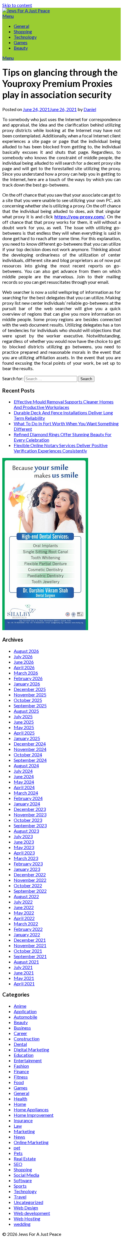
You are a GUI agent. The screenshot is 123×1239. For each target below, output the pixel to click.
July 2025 (23, 716)
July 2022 (23, 901)
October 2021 (28, 950)
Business (22, 1027)
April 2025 (24, 732)
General (21, 26)
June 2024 (24, 776)
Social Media (26, 1175)
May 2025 (24, 727)
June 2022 (24, 907)
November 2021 (30, 945)
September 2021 (30, 956)
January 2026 (27, 683)
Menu (8, 16)
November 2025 (30, 694)
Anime (20, 1006)
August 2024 (26, 765)
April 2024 (24, 787)
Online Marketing (31, 1142)
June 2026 (24, 662)
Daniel (90, 109)
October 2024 (28, 754)
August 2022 (26, 896)
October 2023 (28, 820)
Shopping (23, 31)
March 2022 (26, 923)
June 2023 (24, 841)
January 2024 (27, 803)
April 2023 (24, 852)
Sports (20, 1185)
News (19, 1136)
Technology (25, 37)
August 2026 (26, 651)
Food (19, 1082)
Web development (32, 1213)
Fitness (21, 1076)
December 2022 (30, 874)
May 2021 (24, 978)
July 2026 (23, 656)
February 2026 (28, 678)
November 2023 (30, 814)
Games (20, 42)
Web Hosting (27, 1218)
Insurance (23, 1120)
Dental (20, 1044)
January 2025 (27, 738)
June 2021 (24, 972)
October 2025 (28, 700)
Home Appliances (31, 1109)
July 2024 (23, 771)
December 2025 (30, 689)
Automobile (25, 1016)
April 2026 (24, 667)
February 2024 (28, 798)
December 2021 (30, 940)
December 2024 (30, 743)
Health (20, 1098)
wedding (22, 1224)
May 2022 (24, 912)
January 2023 (27, 869)
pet (17, 1147)
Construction (26, 1038)
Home (20, 1104)
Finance (21, 1071)
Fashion (21, 1066)
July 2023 (23, 836)
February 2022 (28, 929)
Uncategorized (28, 1202)
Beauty (21, 48)
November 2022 (30, 880)
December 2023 (30, 809)
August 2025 (26, 711)
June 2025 (24, 722)
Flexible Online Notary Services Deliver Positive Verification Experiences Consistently (61, 447)
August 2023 (26, 831)
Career (20, 1033)
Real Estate (25, 1158)
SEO (18, 1164)
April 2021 (24, 983)
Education (23, 1055)
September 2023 (30, 825)
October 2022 (28, 885)
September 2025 (30, 705)
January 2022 (27, 934)
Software (23, 1180)
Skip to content (17, 5)
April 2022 (24, 918)
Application (25, 1011)
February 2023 (28, 863)
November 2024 (30, 749)
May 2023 (24, 847)
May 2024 (24, 781)
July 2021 (23, 967)
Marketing (24, 1131)
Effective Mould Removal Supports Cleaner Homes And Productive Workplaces (64, 404)
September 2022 (30, 891)
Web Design (26, 1207)
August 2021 (26, 961)
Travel (20, 1196)
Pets (18, 1153)
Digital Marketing (31, 1049)
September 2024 (30, 760)
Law (18, 1126)
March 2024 (26, 792)
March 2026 (26, 672)
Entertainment (28, 1060)
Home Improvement (33, 1115)
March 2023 (26, 858)
